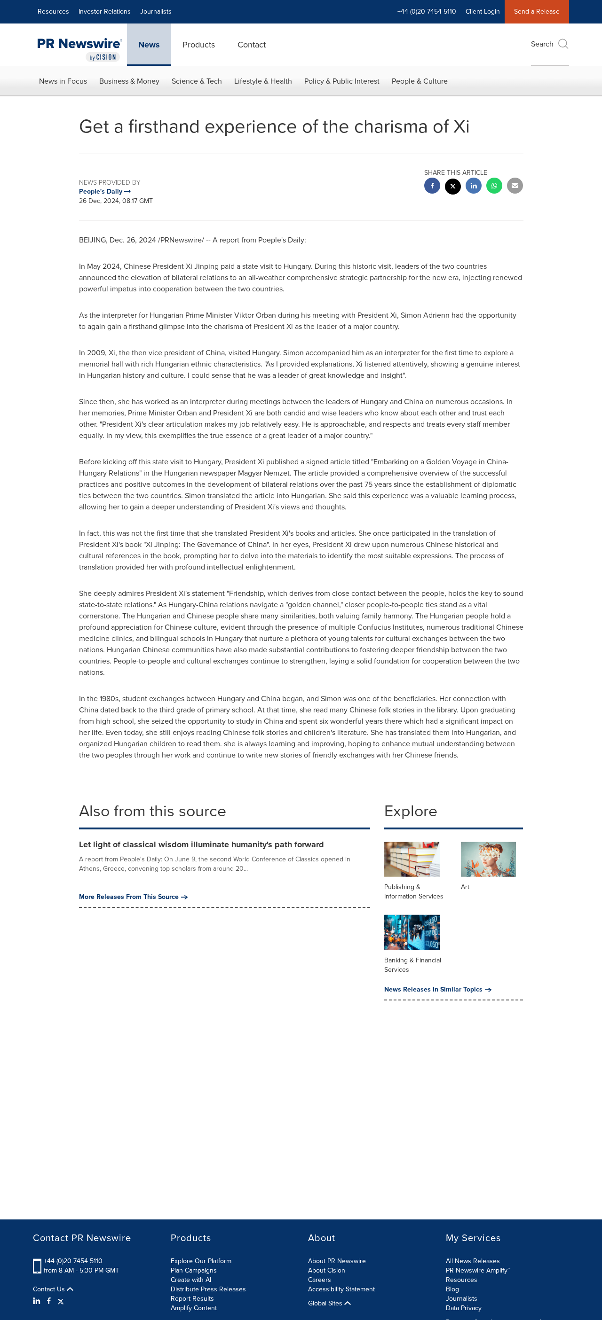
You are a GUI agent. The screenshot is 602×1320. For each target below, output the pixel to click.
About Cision (326, 1270)
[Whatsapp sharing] (494, 187)
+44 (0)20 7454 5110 (73, 1261)
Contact (252, 45)
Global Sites (326, 1303)
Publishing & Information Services (414, 891)
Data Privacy (464, 1308)
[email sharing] (515, 187)
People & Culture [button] (420, 81)
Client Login (483, 11)
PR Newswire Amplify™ (478, 1270)
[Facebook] (49, 1301)
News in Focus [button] (63, 81)
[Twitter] (60, 1301)
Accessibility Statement (341, 1289)
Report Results (192, 1299)
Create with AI (191, 1280)
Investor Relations (105, 11)
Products (198, 45)
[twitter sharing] (453, 188)
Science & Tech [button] (197, 81)
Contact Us (50, 1289)
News (149, 45)
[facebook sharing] (432, 187)
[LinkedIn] (38, 1301)
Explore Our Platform (201, 1261)
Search (542, 44)
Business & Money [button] (129, 81)
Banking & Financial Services (412, 965)
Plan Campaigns (194, 1270)
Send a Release (537, 11)
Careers (319, 1280)
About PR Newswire (337, 1261)
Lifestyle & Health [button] (263, 81)
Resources (53, 11)
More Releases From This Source (129, 897)
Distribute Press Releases (208, 1289)
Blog (452, 1289)
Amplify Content (194, 1308)
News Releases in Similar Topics (433, 989)
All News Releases (473, 1261)
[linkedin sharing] (474, 187)
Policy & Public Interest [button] (342, 81)
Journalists (156, 11)
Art (465, 887)
